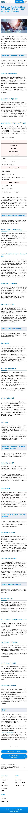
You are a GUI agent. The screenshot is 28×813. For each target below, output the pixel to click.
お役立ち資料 (15, 766)
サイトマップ (13, 809)
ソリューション (4, 775)
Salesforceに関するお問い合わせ (14, 756)
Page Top (26, 810)
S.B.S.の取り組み (19, 785)
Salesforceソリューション (14, 751)
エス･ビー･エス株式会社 (7, 732)
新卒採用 (4, 798)
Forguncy (4, 788)
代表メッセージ (19, 780)
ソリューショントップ (12, 764)
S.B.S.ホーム (3, 764)
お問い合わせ (19, 1)
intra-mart (5, 785)
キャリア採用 (5, 801)
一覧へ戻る (15, 746)
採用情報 (3, 794)
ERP (3, 791)
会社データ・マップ (20, 782)
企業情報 (16, 775)
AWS (3, 782)
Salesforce (5, 780)
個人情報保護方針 (19, 809)
